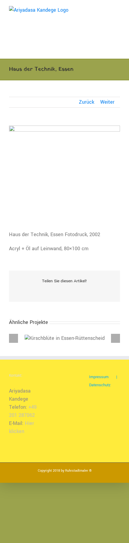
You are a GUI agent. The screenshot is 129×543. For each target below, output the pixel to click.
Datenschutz (99, 385)
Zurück (86, 102)
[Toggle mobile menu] (117, 9)
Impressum (99, 377)
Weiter (107, 102)
